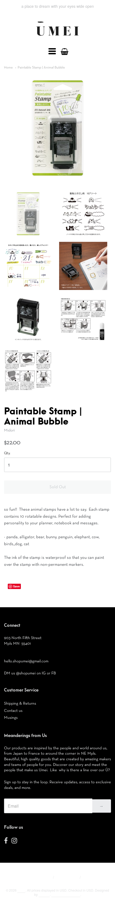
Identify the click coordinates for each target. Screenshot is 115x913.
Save (16, 586)
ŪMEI (21, 890)
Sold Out (57, 487)
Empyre (44, 894)
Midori (9, 430)
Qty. (7, 453)
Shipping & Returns (20, 703)
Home (8, 67)
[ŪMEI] (57, 37)
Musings (11, 718)
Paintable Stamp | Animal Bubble (41, 67)
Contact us (13, 711)
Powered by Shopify (65, 894)
